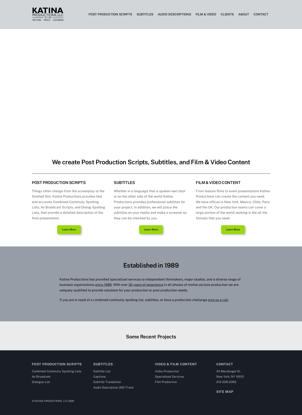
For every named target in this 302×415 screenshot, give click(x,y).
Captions (99, 376)
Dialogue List (41, 382)
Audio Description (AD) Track (113, 387)
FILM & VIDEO (206, 14)
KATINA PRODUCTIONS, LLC (51, 400)
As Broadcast (41, 376)
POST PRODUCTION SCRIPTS (110, 14)
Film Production (166, 382)
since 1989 (103, 285)
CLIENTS (227, 14)
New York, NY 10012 (230, 376)
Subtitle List (102, 371)
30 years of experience (145, 285)
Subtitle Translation (107, 382)
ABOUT (243, 14)
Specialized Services (169, 376)
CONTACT (261, 14)
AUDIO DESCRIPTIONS (174, 14)
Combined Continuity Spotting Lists (56, 371)
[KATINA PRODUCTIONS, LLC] (47, 19)
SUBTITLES (145, 14)
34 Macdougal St (228, 371)
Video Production (167, 371)
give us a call (218, 300)
